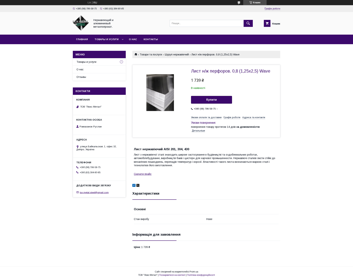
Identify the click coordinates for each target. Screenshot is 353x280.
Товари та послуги (151, 54)
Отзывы (81, 76)
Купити (211, 99)
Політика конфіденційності (201, 275)
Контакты (151, 39)
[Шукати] (248, 23)
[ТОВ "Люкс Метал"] (81, 29)
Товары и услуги (107, 39)
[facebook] (134, 185)
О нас (133, 39)
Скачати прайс (142, 173)
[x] (137, 185)
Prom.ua (194, 271)
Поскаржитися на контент (172, 275)
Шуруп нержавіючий (177, 54)
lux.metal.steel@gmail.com (94, 192)
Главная (82, 39)
